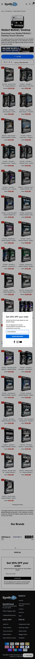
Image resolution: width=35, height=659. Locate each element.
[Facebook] (14, 342)
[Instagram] (17, 342)
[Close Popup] (32, 311)
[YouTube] (20, 342)
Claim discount (17, 336)
